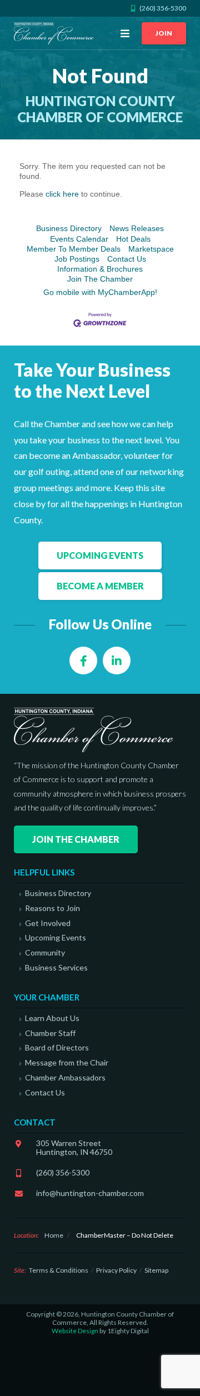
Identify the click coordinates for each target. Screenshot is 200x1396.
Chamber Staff (50, 1033)
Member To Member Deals (74, 248)
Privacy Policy (116, 1270)
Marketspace (151, 248)
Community (45, 952)
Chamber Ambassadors (65, 1077)
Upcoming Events (100, 555)
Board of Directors (57, 1047)
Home (53, 1235)
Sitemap (156, 1270)
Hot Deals (133, 238)
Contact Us (126, 258)
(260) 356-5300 (62, 1172)
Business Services (56, 967)
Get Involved (48, 923)
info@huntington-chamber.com (90, 1193)
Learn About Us (52, 1018)
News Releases (136, 228)
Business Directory (69, 228)
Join (164, 33)
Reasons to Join (52, 908)
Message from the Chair (66, 1062)
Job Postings (76, 258)
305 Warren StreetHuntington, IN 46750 (74, 1147)
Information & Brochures (100, 268)
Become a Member (100, 586)
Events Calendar (79, 238)
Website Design (75, 1331)
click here (62, 193)
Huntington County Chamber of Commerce (55, 33)
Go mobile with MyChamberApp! (100, 292)
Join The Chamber (100, 278)
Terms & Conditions (58, 1270)
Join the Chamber (75, 839)
